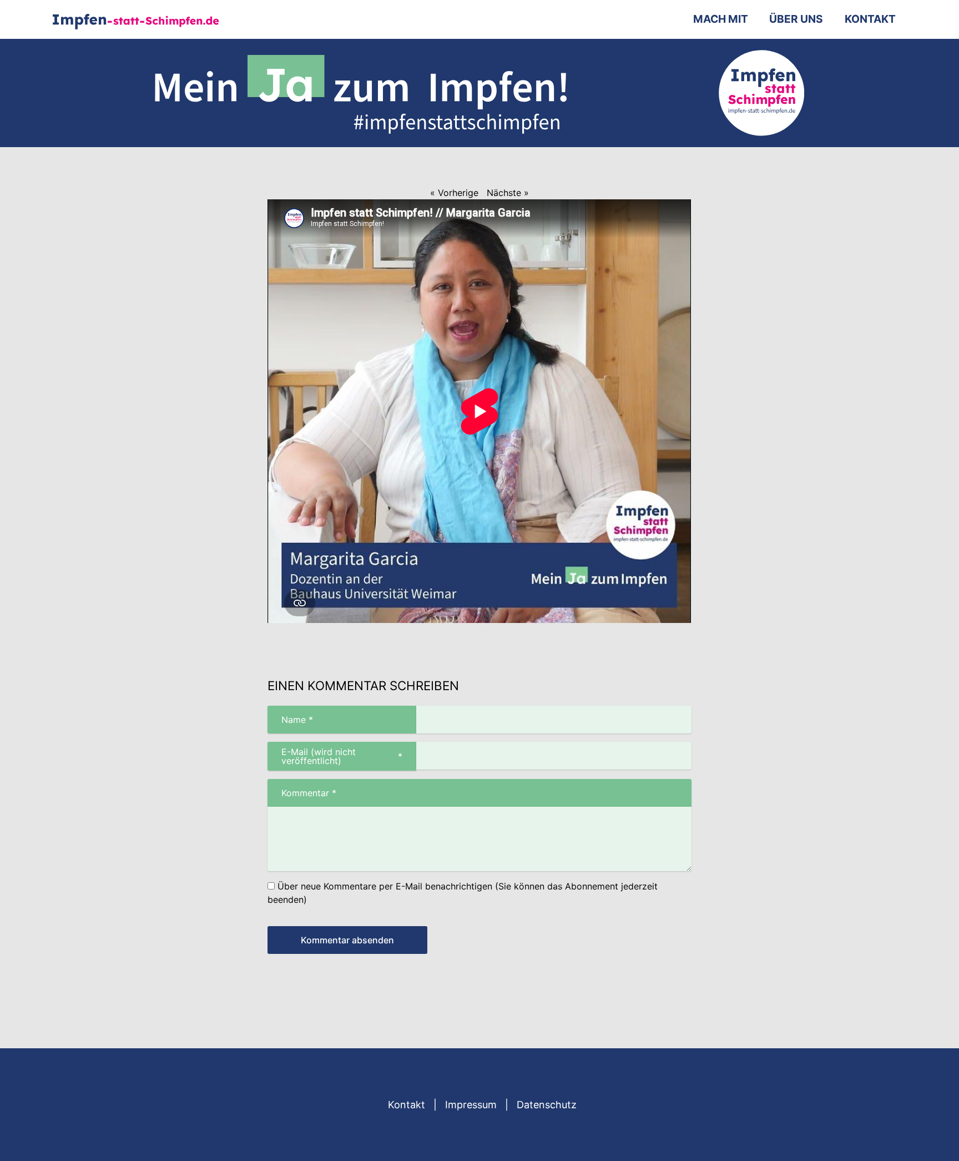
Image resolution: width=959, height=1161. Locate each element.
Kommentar (301, 792)
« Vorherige (454, 192)
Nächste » (508, 192)
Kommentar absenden (347, 940)
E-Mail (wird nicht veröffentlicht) (334, 756)
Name (290, 719)
